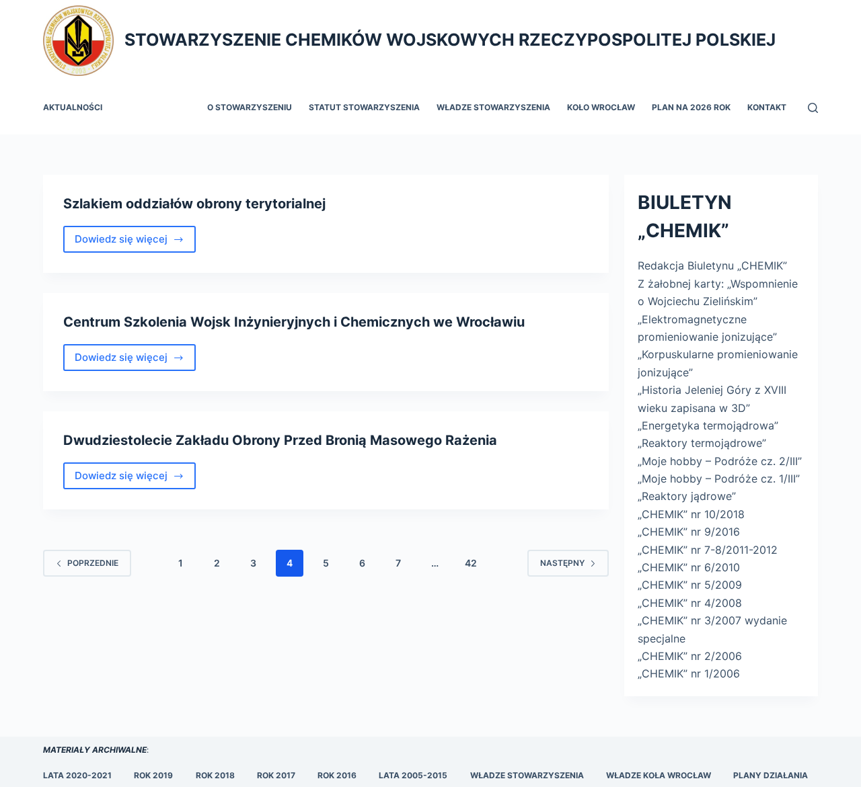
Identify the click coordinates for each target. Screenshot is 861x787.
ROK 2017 (276, 775)
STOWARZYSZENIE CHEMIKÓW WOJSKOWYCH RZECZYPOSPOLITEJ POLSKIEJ (450, 40)
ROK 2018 (215, 775)
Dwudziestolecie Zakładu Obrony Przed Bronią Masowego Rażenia (280, 440)
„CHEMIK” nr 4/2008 (690, 603)
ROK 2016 (337, 775)
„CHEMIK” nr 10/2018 (691, 514)
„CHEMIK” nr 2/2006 (690, 656)
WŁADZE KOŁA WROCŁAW (658, 775)
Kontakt (766, 107)
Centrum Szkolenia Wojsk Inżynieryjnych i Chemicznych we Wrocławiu (294, 322)
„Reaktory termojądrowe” (702, 443)
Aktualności (72, 107)
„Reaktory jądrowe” (687, 496)
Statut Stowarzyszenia (364, 107)
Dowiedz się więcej (132, 243)
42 (471, 563)
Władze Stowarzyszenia (493, 107)
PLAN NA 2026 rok (691, 107)
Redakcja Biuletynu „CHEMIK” (712, 265)
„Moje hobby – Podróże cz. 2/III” (720, 461)
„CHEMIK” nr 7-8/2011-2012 (708, 549)
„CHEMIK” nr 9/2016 (689, 531)
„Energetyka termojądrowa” (708, 425)
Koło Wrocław (601, 107)
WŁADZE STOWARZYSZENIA (527, 775)
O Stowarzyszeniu (249, 107)
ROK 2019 (153, 775)
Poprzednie (92, 563)
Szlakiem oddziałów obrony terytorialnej (194, 204)
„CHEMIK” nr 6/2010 (689, 567)
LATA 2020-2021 (77, 775)
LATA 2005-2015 (413, 775)
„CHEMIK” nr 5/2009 (690, 584)
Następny (562, 563)
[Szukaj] (813, 108)
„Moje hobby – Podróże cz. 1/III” (719, 478)
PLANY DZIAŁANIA (770, 775)
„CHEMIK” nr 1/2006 (689, 673)
